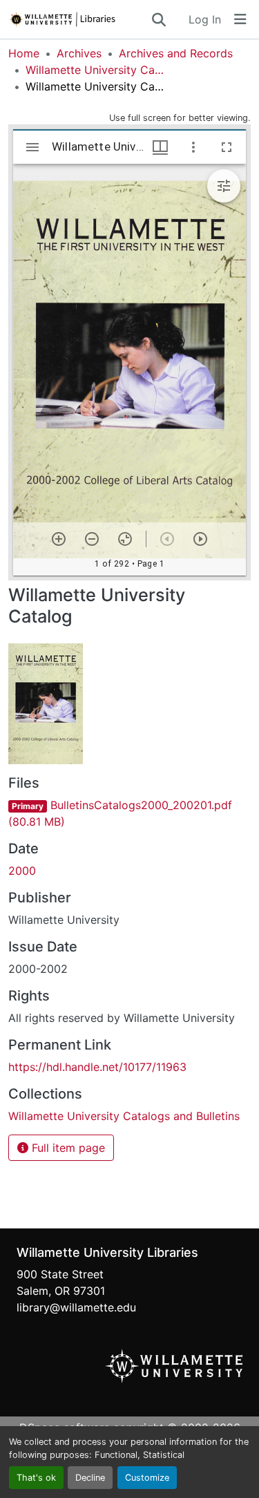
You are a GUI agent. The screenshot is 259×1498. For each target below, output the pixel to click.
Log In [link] (205, 19)
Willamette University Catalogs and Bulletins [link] (95, 70)
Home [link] (23, 53)
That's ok (36, 1477)
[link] (129, 813)
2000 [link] (22, 871)
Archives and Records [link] (176, 53)
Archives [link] (79, 53)
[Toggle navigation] (240, 19)
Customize (147, 1477)
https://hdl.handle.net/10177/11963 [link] (97, 1067)
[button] (79, 19)
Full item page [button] (66, 1148)
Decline (90, 1477)
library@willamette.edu (76, 1307)
